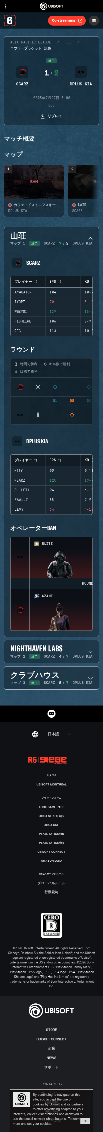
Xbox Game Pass (51, 807)
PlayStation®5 (51, 834)
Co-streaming (63, 20)
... (68, 42)
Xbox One (51, 825)
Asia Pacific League (30, 42)
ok (85, 1121)
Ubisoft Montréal (51, 784)
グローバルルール (52, 883)
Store (51, 1030)
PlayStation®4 (51, 843)
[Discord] (51, 714)
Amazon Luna (51, 860)
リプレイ (55, 115)
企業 (51, 1048)
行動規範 (51, 892)
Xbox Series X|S (51, 816)
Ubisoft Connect (51, 1039)
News (51, 1058)
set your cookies (39, 1124)
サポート (51, 1067)
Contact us (52, 1084)
